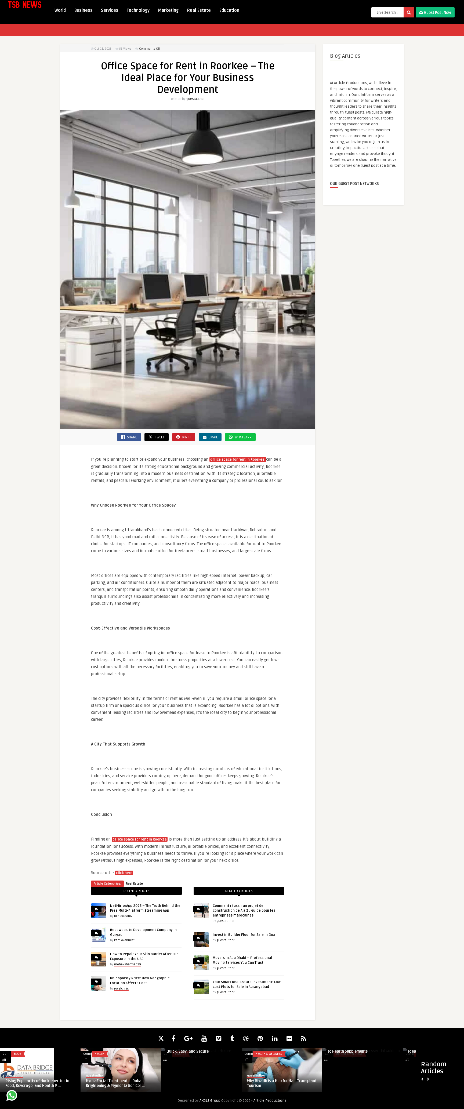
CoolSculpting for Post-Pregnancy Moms (276, 1083)
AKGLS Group (210, 1100)
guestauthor (195, 99)
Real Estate (199, 10)
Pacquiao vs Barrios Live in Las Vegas (199, 1081)
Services (109, 10)
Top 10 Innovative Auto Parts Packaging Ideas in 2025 (40, 1049)
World (60, 10)
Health (260, 1054)
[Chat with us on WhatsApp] (11, 1096)
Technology (138, 10)
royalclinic (121, 988)
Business (83, 10)
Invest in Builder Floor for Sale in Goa (244, 935)
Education (229, 10)
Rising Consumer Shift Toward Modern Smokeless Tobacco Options (361, 1083)
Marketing (168, 10)
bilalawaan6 (123, 916)
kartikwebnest (124, 940)
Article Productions (270, 1100)
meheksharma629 (127, 964)
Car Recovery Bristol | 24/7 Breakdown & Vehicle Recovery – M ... (120, 1049)
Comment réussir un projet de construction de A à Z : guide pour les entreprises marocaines (244, 911)
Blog (178, 1054)
